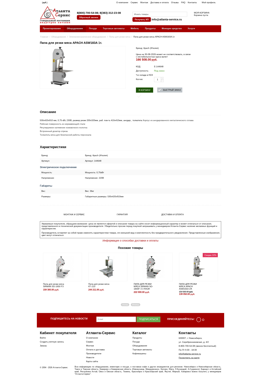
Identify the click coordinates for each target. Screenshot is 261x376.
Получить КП (142, 19)
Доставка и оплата (159, 2)
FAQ (183, 2)
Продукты (150, 28)
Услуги (191, 28)
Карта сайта (92, 361)
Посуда (93, 28)
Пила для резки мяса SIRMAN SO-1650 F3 (53, 285)
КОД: (138, 66)
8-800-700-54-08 (187, 346)
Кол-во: (139, 79)
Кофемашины (139, 353)
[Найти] (184, 14)
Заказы (43, 345)
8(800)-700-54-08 (87, 12)
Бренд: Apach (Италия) (147, 48)
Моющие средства (172, 28)
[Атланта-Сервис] (55, 14)
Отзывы (175, 2)
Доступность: (142, 71)
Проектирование (52, 28)
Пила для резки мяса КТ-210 (98, 285)
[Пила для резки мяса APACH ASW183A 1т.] (61, 67)
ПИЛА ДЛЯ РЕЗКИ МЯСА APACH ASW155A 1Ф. (188, 286)
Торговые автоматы (114, 28)
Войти (43, 338)
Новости (90, 357)
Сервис (134, 2)
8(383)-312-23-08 (110, 12)
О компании (122, 2)
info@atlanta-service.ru (167, 19)
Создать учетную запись (52, 341)
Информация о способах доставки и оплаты (130, 240)
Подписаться (148, 319)
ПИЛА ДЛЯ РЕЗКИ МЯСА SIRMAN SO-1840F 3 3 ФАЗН (143, 286)
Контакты (192, 2)
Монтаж (144, 2)
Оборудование (75, 28)
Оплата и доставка (95, 349)
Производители (93, 353)
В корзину (144, 90)
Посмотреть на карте (189, 358)
